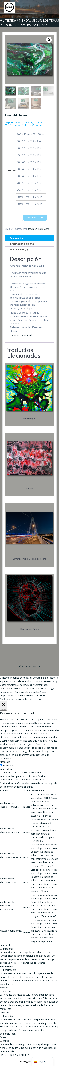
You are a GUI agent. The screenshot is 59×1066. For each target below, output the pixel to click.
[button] (49, 40)
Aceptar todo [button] (36, 699)
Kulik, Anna (43, 228)
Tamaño (10, 170)
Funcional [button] (5, 945)
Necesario (8, 765)
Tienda (10, 20)
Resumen (10, 25)
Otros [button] (3, 1037)
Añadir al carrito (35, 217)
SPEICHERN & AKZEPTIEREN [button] (15, 1054)
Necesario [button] (5, 761)
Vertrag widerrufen (29, 1061)
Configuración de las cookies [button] (14, 699)
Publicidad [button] (5, 1012)
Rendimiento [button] (6, 966)
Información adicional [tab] (22, 243)
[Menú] (52, 7)
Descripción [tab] (16, 238)
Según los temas (45, 20)
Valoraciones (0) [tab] (19, 249)
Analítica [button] (4, 987)
